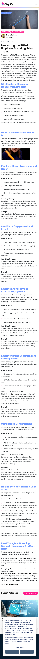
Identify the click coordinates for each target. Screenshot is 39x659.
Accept (12, 652)
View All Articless (31, 593)
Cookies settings (19, 647)
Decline (27, 652)
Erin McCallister (11, 35)
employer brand (6, 31)
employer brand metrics (18, 31)
